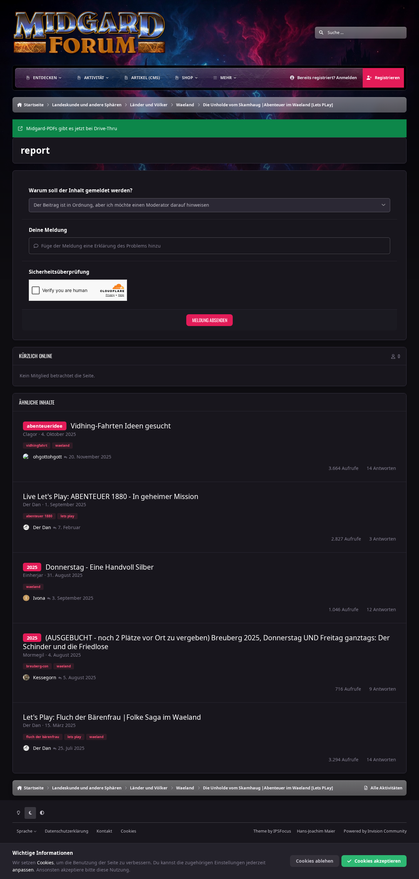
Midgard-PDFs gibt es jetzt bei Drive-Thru (71, 128)
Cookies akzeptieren (378, 861)
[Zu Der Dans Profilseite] (26, 527)
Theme (260, 831)
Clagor (30, 434)
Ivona (39, 598)
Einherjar (33, 575)
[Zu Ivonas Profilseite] (26, 598)
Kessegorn (44, 677)
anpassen (23, 870)
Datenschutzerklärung (66, 831)
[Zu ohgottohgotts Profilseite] (26, 457)
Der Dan (32, 504)
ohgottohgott (47, 457)
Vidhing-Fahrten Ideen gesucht (121, 425)
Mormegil (33, 655)
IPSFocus (282, 831)
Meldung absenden (209, 320)
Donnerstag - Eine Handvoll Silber (100, 567)
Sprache (25, 831)
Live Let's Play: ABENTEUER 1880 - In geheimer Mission (110, 496)
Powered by (375, 831)
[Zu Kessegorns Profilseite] (26, 677)
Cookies (128, 831)
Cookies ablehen (314, 861)
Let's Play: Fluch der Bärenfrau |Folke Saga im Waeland (112, 717)
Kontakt (104, 831)
